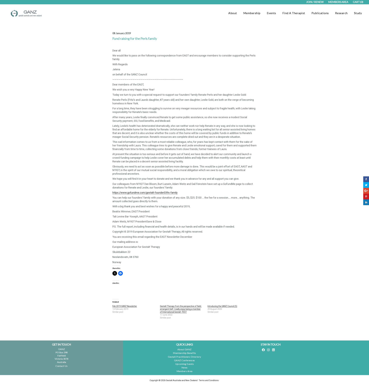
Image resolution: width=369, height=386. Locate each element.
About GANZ (184, 349)
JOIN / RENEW (315, 1)
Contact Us (61, 366)
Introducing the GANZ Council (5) (222, 306)
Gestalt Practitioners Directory (184, 356)
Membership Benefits (184, 353)
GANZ (26, 13)
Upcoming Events (184, 364)
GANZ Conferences (184, 360)
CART (358, 1)
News (184, 367)
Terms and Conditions (209, 380)
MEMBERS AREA (338, 1)
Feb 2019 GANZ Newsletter (124, 306)
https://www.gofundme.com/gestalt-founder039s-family (145, 192)
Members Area (184, 371)
